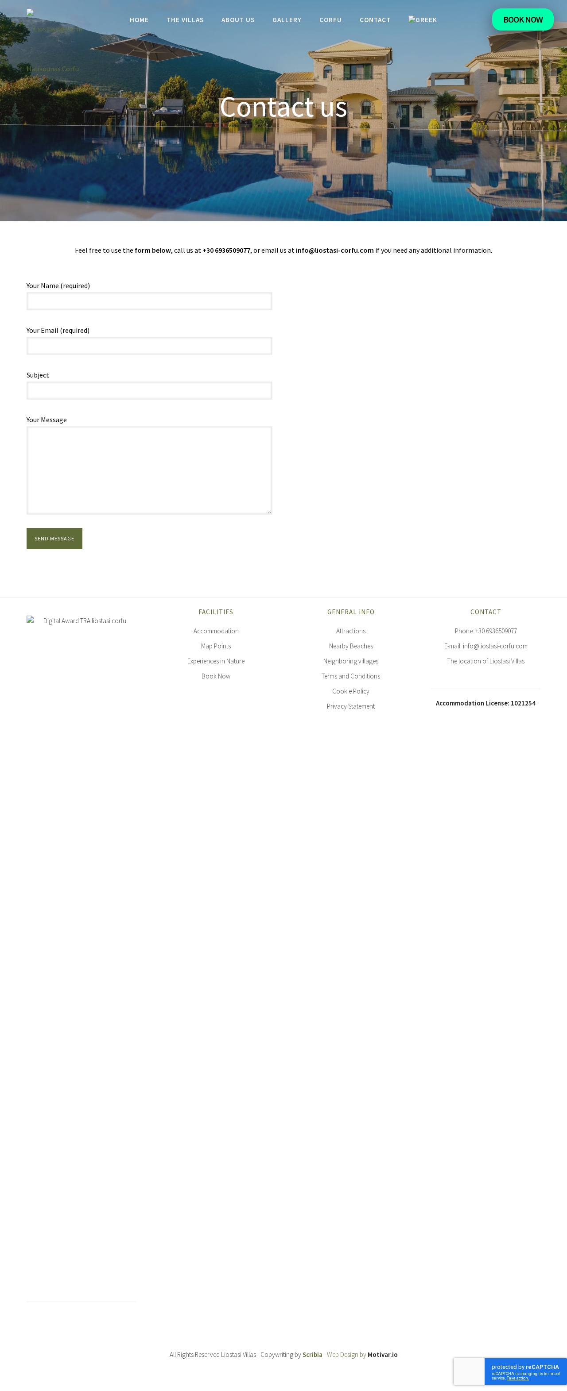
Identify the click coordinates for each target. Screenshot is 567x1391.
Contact (375, 19)
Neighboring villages (350, 661)
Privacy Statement (351, 706)
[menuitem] (423, 19)
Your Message (47, 419)
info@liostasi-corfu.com (495, 646)
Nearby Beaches (351, 646)
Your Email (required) (58, 330)
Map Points (216, 646)
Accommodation (216, 631)
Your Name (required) (58, 285)
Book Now (523, 19)
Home (139, 19)
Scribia (312, 1354)
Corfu (330, 19)
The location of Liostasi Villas (485, 661)
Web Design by (362, 1354)
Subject (38, 374)
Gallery (287, 19)
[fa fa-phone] (476, 20)
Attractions (350, 631)
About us (238, 19)
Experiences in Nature (216, 661)
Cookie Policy (350, 691)
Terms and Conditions (351, 676)
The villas (185, 19)
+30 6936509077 (496, 631)
